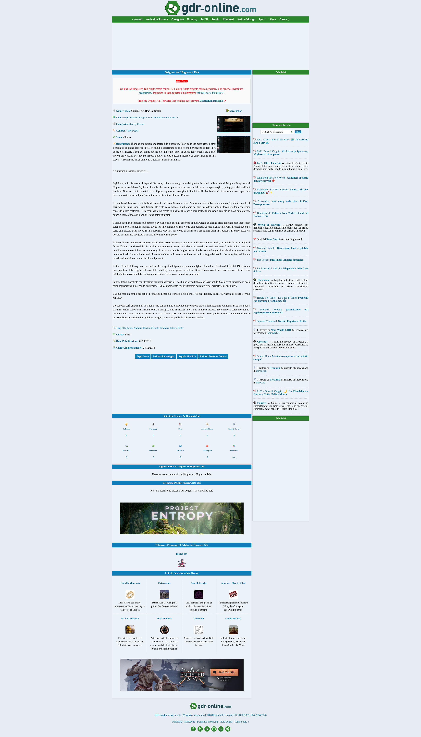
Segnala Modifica (187, 356)
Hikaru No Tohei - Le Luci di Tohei (276, 297)
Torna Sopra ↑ (241, 721)
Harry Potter (131, 130)
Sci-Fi (204, 19)
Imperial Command (267, 321)
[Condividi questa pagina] (227, 730)
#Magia (138, 328)
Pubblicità (281, 72)
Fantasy (192, 19)
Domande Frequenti (207, 721)
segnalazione (145, 92)
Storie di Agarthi (266, 248)
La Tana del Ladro (267, 268)
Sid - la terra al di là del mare (273, 139)
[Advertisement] (210, 45)
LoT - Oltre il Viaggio (268, 151)
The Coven (262, 259)
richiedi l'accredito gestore (210, 92)
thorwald (260, 382)
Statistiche (189, 721)
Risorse (194, 573)
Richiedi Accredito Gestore (213, 356)
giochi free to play (224, 715)
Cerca (284, 19)
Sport (262, 19)
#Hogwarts (127, 328)
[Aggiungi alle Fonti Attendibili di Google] (221, 730)
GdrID (120, 334)
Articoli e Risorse (157, 19)
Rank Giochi (273, 239)
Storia (215, 19)
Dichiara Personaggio (163, 356)
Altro (272, 19)
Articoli (168, 573)
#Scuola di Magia (160, 328)
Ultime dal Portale (281, 125)
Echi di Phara (264, 356)
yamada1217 (274, 333)
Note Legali (226, 721)
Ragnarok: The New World (271, 177)
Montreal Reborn (270, 309)
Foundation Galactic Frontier (272, 189)
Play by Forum (136, 124)
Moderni (228, 19)
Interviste (178, 573)
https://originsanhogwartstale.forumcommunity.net (149, 117)
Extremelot (263, 201)
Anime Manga (246, 19)
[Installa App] (214, 730)
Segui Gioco (143, 356)
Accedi (137, 19)
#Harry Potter (177, 328)
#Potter (146, 328)
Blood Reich (264, 213)
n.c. (234, 457)
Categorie (177, 19)
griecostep (261, 370)
